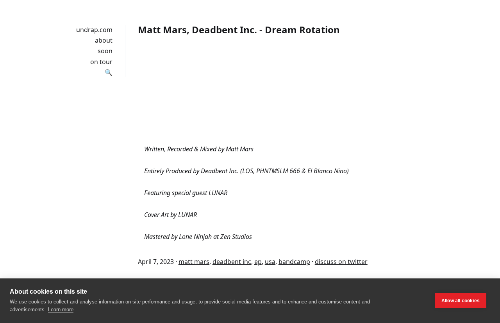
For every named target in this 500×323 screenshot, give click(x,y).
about (103, 40)
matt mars (194, 261)
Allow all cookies (460, 300)
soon (105, 51)
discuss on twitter (341, 261)
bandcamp (294, 261)
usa (270, 261)
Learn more (60, 309)
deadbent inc (231, 261)
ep (258, 261)
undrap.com (94, 29)
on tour (101, 61)
